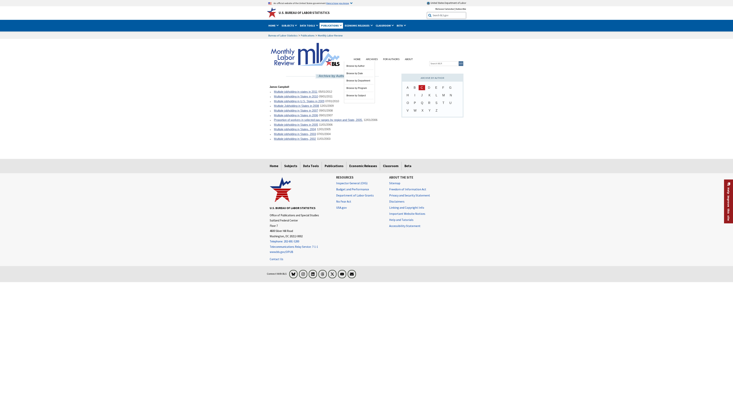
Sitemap (394, 183)
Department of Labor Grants (355, 195)
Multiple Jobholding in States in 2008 (296, 105)
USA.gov (341, 207)
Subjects (290, 166)
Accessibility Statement (405, 226)
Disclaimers (396, 201)
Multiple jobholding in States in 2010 (296, 96)
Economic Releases (363, 166)
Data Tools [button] (308, 25)
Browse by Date (354, 73)
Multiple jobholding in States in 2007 (296, 110)
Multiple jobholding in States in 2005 (296, 124)
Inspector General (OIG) (351, 183)
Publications (308, 35)
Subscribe (461, 8)
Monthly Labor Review (330, 35)
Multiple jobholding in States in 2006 (296, 115)
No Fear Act (343, 201)
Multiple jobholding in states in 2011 (295, 91)
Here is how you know (337, 3)
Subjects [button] (288, 25)
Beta (407, 166)
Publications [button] (330, 25)
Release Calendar (444, 8)
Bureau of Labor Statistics (283, 35)
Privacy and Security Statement (409, 195)
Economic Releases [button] (357, 25)
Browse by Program (356, 88)
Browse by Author (355, 66)
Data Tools (311, 166)
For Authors (391, 59)
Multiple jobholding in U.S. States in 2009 (299, 101)
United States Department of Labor (448, 3)
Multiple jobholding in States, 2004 (295, 129)
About (409, 59)
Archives (372, 59)
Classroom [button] (383, 25)
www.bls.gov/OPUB (281, 252)
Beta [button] (400, 25)
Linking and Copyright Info (406, 207)
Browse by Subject (356, 95)
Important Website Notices (407, 214)
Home (357, 59)
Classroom (391, 166)
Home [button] (272, 25)
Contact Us (276, 259)
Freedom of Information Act (407, 189)
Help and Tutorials (401, 220)
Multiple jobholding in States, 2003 (295, 134)
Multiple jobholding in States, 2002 (295, 138)
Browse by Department (358, 80)
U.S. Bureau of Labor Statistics (304, 13)
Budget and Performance (352, 189)
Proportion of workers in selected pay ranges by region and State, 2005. (318, 120)
